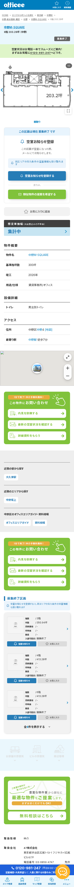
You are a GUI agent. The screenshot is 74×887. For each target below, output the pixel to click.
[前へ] (1, 90)
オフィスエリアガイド (17, 522)
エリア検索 (7, 884)
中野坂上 (11, 499)
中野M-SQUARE (39, 19)
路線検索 (22, 884)
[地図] (48, 329)
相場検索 (52, 884)
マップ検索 (37, 884)
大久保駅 (11, 477)
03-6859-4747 (45, 862)
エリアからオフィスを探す (22, 15)
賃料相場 (40, 522)
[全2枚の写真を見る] (68, 111)
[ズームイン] (68, 368)
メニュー (66, 884)
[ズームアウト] (68, 376)
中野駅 (32, 339)
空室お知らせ (24, 643)
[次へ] (72, 90)
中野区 (50, 15)
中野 (25, 19)
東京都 (40, 15)
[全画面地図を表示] (68, 357)
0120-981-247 (40, 52)
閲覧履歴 (67, 7)
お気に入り (56, 7)
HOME (5, 15)
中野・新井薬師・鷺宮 (11, 19)
